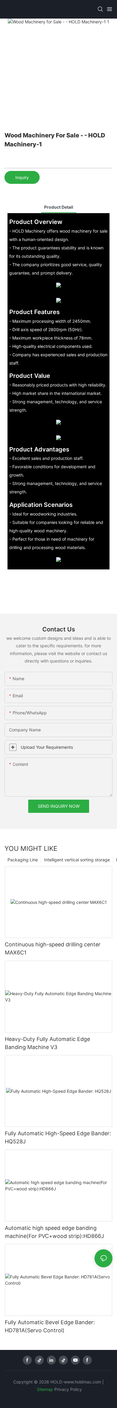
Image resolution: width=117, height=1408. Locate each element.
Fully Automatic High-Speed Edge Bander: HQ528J (58, 1137)
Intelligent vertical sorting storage (77, 859)
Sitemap (45, 1389)
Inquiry (22, 177)
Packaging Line (23, 859)
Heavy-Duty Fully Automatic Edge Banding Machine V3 (47, 1043)
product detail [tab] (58, 207)
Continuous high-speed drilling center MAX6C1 (52, 948)
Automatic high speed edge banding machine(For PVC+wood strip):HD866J (54, 1232)
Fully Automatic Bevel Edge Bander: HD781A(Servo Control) (50, 1326)
